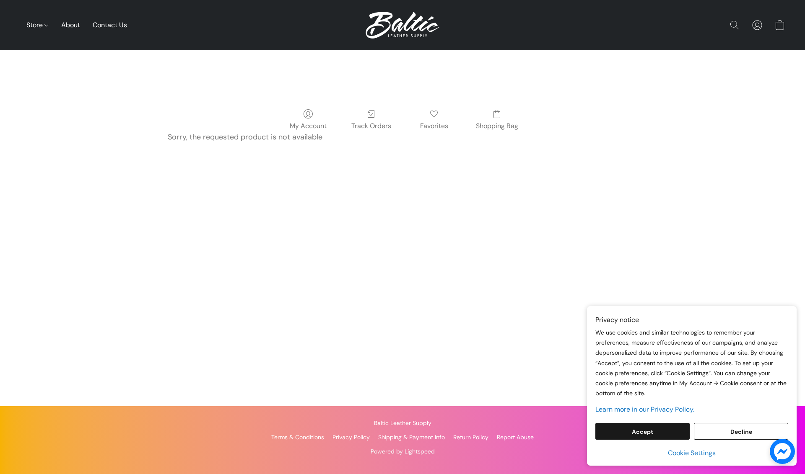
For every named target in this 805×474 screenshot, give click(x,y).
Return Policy (470, 437)
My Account (308, 125)
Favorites (434, 125)
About (70, 25)
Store (35, 25)
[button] (402, 25)
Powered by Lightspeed (403, 451)
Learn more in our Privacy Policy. (644, 409)
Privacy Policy (351, 437)
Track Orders (371, 125)
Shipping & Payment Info (411, 437)
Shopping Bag (497, 125)
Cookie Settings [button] (692, 452)
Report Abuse (515, 437)
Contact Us (110, 25)
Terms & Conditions (297, 437)
